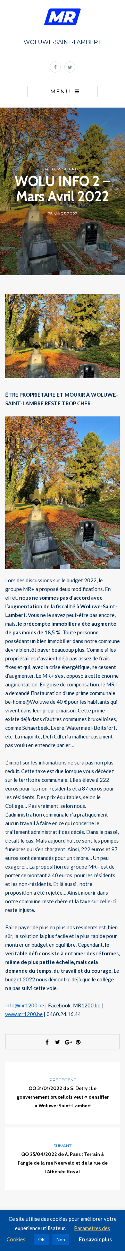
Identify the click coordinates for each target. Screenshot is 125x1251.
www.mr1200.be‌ (24, 1014)
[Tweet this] (57, 1042)
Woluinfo (69, 169)
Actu (49, 169)
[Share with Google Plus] (67, 1042)
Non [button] (61, 1239)
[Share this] (47, 1042)
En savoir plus (95, 1239)
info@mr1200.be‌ (24, 1005)
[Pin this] (78, 1042)
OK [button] (41, 1239)
